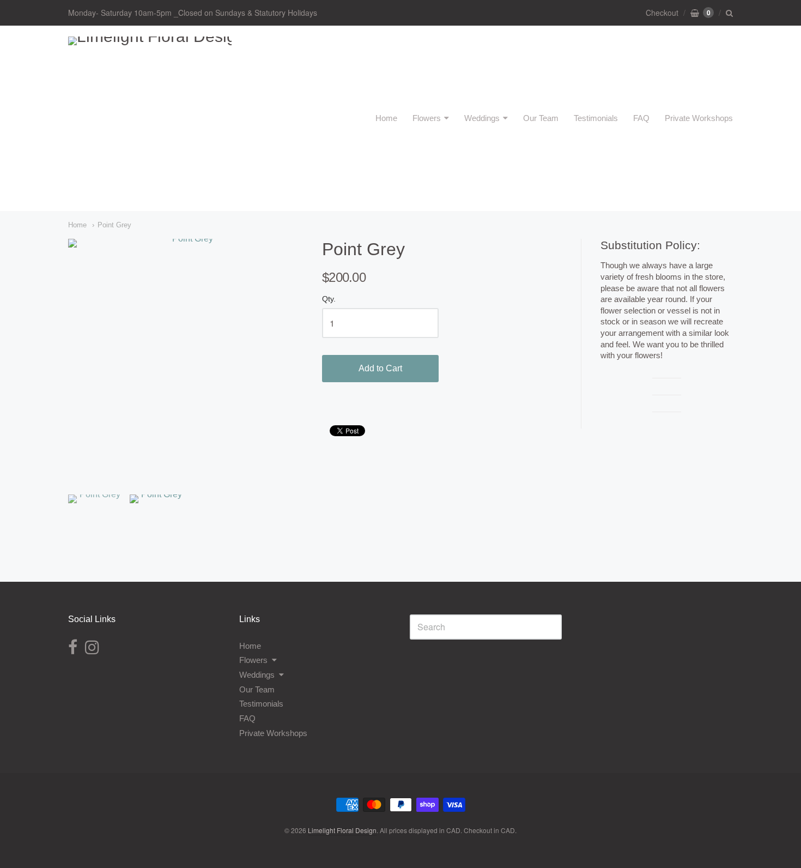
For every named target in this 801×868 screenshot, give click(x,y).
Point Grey (114, 225)
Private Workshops (699, 118)
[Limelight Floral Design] (150, 118)
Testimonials (596, 118)
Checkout (662, 12)
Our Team (541, 118)
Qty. (329, 299)
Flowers (426, 118)
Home (386, 118)
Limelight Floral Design (342, 830)
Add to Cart (380, 368)
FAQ (641, 118)
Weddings (482, 118)
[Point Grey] (188, 358)
